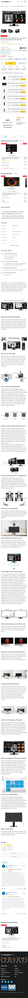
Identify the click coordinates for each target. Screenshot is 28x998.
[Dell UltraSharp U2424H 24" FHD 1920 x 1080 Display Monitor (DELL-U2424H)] (11, 183)
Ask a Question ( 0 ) (19, 44)
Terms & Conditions (19, 972)
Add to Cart (23, 79)
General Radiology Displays (6, 6)
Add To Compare (5, 41)
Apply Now (24, 59)
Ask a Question (14, 856)
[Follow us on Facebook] (2, 982)
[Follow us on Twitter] (5, 982)
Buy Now (10, 63)
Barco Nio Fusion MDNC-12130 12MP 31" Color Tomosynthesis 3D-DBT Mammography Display (11, 158)
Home (2, 6)
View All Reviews (8, 127)
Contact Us (3, 970)
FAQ (15, 976)
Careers (2, 974)
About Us (3, 968)
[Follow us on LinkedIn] (12, 982)
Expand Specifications (14, 245)
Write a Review (12, 44)
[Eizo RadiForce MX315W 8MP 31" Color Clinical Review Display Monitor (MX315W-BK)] (11, 930)
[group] (25, 1)
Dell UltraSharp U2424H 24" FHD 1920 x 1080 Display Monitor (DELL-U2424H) (11, 194)
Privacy (16, 974)
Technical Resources (5, 972)
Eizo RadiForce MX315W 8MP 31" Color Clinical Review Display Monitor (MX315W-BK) (11, 939)
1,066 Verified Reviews (8, 125)
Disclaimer (17, 970)
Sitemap (16, 968)
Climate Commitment (5, 976)
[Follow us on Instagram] (8, 982)
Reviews (4, 862)
